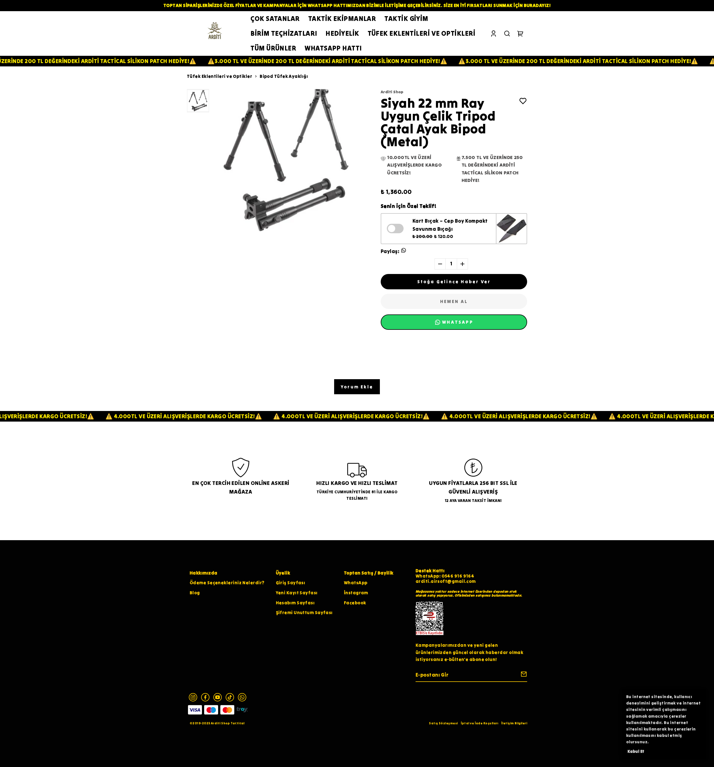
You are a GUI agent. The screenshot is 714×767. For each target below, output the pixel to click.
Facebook (355, 602)
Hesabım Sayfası (295, 602)
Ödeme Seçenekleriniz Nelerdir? (227, 582)
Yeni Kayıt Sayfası (297, 592)
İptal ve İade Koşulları (479, 723)
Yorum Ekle (357, 386)
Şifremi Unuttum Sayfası (304, 612)
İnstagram (356, 592)
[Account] (493, 33)
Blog (195, 592)
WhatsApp (356, 582)
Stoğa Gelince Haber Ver (454, 281)
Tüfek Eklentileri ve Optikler (219, 76)
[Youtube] (217, 697)
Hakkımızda (204, 573)
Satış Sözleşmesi (443, 723)
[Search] (507, 33)
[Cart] (520, 33)
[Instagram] (193, 697)
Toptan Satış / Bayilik (369, 573)
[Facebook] (205, 697)
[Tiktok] (230, 697)
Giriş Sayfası (290, 582)
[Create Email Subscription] (523, 675)
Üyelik (283, 573)
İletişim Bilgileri (514, 723)
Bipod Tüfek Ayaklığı (284, 76)
